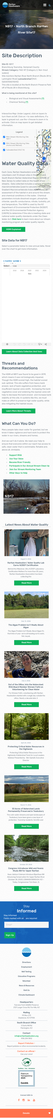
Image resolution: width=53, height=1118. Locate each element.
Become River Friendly (19, 462)
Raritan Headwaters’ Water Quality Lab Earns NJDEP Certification (26, 564)
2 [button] (27, 508)
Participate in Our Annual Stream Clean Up (29, 466)
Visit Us (26, 990)
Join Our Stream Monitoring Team (25, 469)
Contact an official (25, 1051)
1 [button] (25, 508)
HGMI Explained (13, 229)
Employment (26, 967)
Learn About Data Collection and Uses (24, 351)
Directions (26, 962)
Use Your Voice (16, 459)
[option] (26, 496)
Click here (16, 219)
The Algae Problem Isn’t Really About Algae (25, 626)
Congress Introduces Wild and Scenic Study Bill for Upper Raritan (26, 869)
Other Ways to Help (18, 473)
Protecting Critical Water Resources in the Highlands (26, 747)
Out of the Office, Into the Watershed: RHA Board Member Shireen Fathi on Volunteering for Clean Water (26, 687)
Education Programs (26, 976)
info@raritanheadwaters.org (26, 1036)
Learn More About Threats (18, 411)
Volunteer (26, 981)
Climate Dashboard (26, 995)
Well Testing (26, 972)
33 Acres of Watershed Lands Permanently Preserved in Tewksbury (26, 810)
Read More (27, 583)
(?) (43, 98)
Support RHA (15, 455)
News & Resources (26, 986)
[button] (49, 5)
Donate (26, 1113)
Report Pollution (26, 1043)
